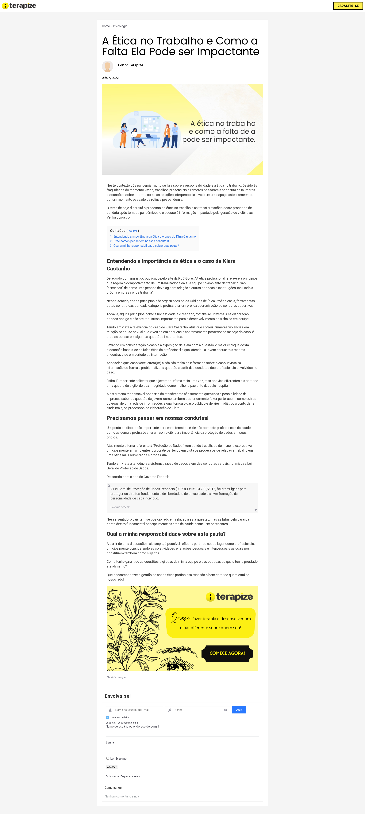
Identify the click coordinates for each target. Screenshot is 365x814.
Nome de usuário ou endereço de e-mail (132, 726)
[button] (348, 6)
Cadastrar (111, 722)
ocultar (133, 230)
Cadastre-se (112, 776)
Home (106, 26)
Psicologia (120, 26)
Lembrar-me (118, 758)
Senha (110, 742)
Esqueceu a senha (128, 722)
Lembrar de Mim (120, 717)
